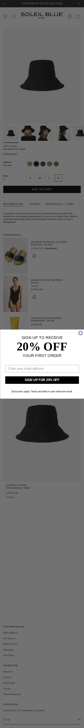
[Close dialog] (80, 333)
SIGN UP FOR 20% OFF (42, 379)
